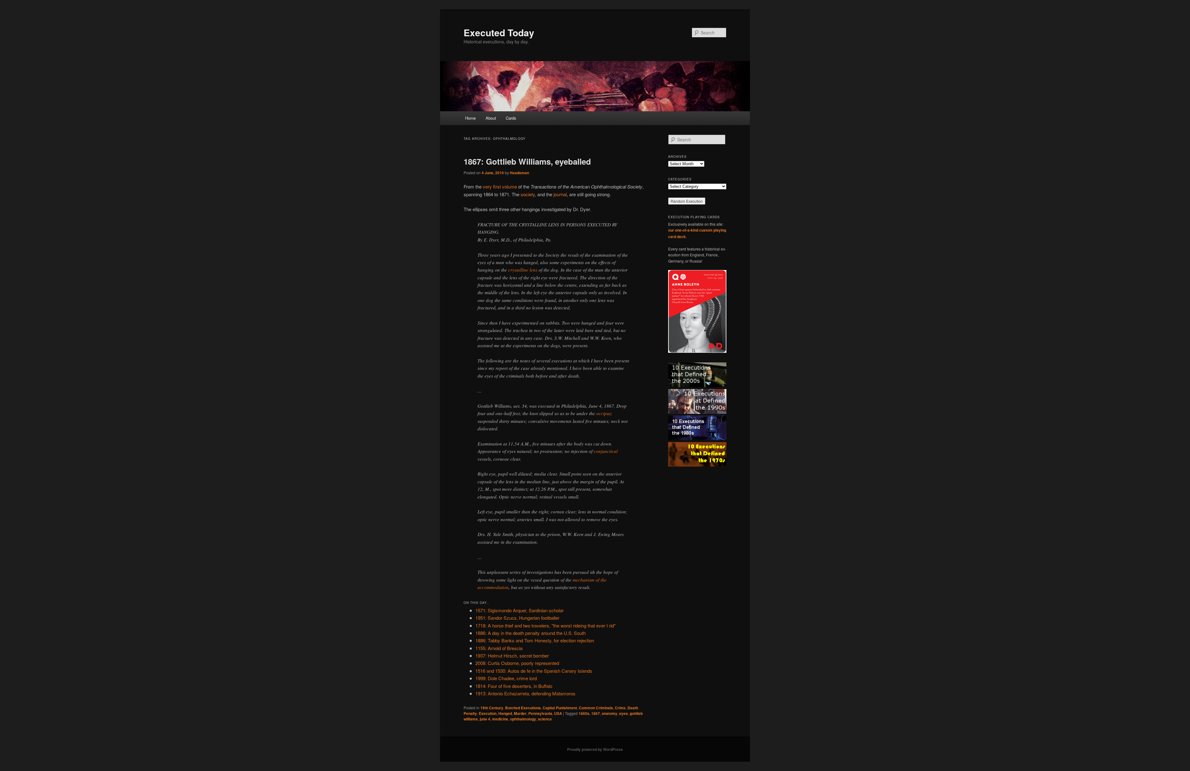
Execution (487, 713)
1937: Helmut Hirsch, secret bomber (512, 655)
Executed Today (499, 32)
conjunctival (606, 451)
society (528, 194)
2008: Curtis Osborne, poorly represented (517, 663)
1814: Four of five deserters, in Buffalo (513, 686)
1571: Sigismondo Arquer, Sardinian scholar (519, 610)
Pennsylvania (540, 713)
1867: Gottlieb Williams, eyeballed (527, 161)
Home (470, 118)
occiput (603, 413)
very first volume (500, 186)
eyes (623, 713)
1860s (584, 713)
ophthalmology (523, 719)
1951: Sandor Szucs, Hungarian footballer (517, 617)
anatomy (609, 713)
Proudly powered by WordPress (595, 749)
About (491, 118)
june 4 (485, 719)
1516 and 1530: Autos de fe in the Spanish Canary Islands (533, 670)
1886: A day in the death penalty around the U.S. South (530, 633)
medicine (500, 719)
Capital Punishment (560, 708)
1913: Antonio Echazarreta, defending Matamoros (525, 693)
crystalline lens (522, 270)
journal (560, 194)
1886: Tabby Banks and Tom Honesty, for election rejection (534, 640)
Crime (620, 708)
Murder (520, 713)
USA (558, 713)
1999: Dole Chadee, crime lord (506, 678)
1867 (595, 713)
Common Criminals (596, 708)
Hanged (505, 713)
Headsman (519, 172)
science (545, 719)
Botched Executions (523, 708)
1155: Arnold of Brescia (498, 648)
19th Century (491, 708)
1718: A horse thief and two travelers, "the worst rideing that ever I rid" (545, 625)
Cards (511, 118)
